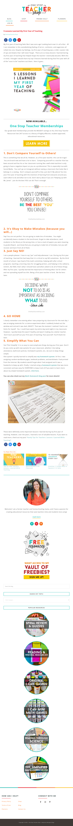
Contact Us (22, 809)
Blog (19, 805)
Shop (20, 801)
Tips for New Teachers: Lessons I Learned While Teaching (12, 468)
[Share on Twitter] (10, 41)
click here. (35, 371)
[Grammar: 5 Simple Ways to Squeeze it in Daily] (58, 459)
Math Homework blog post (35, 376)
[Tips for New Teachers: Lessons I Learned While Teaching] (14, 459)
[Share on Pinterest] (19, 41)
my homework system (46, 357)
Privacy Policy (6, 801)
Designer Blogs (50, 822)
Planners (5, 809)
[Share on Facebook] (6, 41)
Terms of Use (6, 805)
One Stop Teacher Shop (36, 9)
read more (36, 517)
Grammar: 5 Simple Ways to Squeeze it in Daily (57, 467)
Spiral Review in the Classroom (33, 467)
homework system (49, 365)
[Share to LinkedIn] (14, 41)
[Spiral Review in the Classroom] (36, 459)
